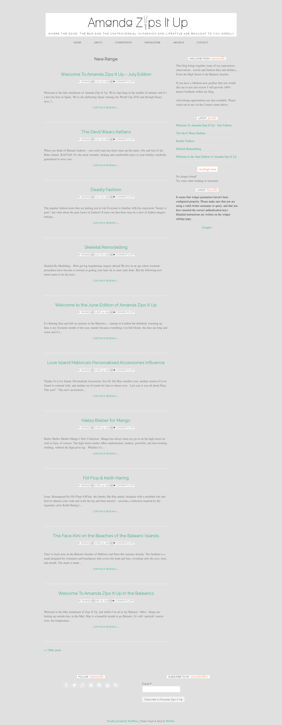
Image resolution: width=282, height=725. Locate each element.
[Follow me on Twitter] (74, 685)
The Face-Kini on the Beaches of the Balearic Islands (106, 535)
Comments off (124, 81)
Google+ (207, 227)
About (98, 42)
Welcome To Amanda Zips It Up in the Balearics (106, 593)
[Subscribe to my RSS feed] (116, 685)
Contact (202, 42)
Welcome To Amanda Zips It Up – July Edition (106, 74)
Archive (178, 42)
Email (147, 684)
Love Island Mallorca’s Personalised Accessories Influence (106, 362)
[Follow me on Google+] (82, 685)
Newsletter (152, 42)
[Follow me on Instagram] (99, 685)
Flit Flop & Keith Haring (106, 477)
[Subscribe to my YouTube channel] (107, 685)
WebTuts (170, 721)
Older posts (52, 650)
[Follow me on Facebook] (66, 685)
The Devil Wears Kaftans (106, 131)
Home (77, 42)
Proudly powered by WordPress (123, 721)
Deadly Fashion (106, 189)
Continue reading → (106, 107)
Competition (123, 42)
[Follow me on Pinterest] (91, 685)
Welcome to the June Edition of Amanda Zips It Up (106, 305)
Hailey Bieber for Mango (106, 420)
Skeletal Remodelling (106, 247)
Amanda (86, 81)
